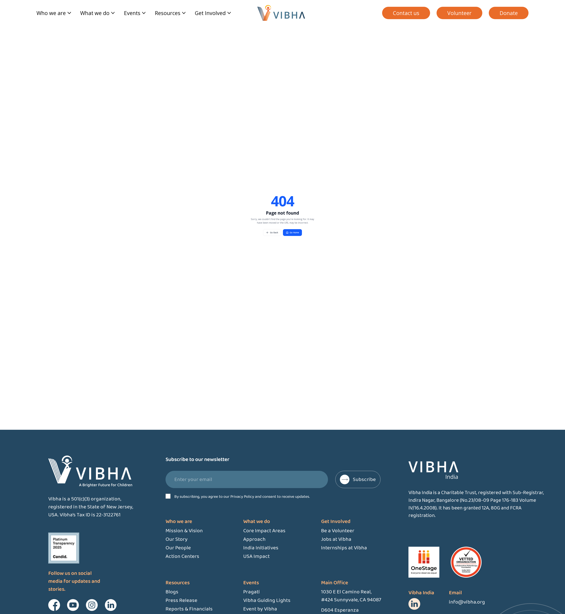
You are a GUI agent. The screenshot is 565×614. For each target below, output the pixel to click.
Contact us (406, 13)
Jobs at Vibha (336, 539)
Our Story (177, 539)
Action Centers (182, 556)
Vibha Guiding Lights (266, 600)
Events (132, 13)
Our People (178, 548)
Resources (167, 13)
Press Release (181, 600)
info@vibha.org (467, 602)
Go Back (274, 232)
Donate (509, 13)
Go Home (294, 232)
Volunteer (459, 13)
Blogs (172, 592)
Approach (254, 539)
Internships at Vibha (344, 548)
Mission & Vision (184, 531)
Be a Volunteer (337, 531)
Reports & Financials (189, 609)
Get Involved (210, 13)
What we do (94, 13)
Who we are (51, 13)
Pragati (251, 592)
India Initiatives (260, 548)
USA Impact (256, 556)
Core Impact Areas (264, 531)
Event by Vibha (260, 609)
